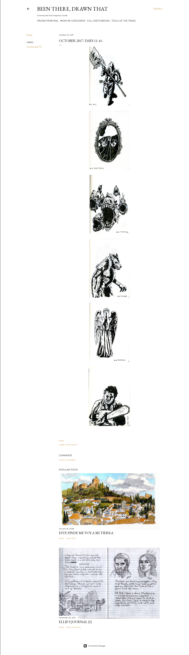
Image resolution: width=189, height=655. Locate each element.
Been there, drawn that (72, 8)
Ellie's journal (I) (75, 621)
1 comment (71, 538)
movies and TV (34, 47)
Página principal (47, 20)
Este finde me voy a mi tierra (86, 533)
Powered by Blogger (97, 646)
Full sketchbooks (98, 20)
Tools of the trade (123, 20)
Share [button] (29, 35)
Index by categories (72, 20)
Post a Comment (67, 460)
